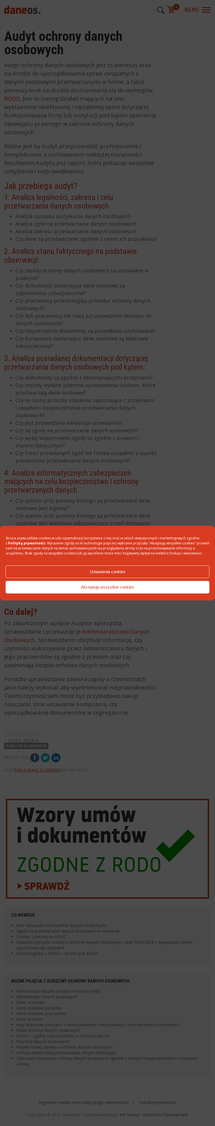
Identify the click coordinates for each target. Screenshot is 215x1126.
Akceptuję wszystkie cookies (107, 587)
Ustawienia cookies (107, 571)
